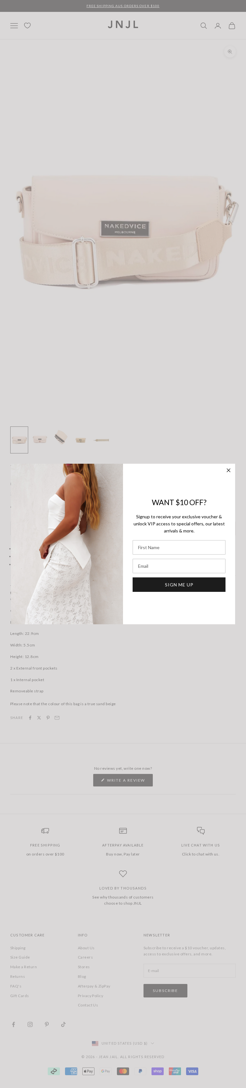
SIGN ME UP (179, 584)
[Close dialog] (229, 470)
